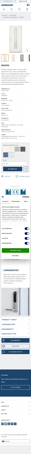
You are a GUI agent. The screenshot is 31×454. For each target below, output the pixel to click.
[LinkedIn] (9, 424)
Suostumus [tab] (5, 201)
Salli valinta (15, 255)
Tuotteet (5, 15)
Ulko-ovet (13, 15)
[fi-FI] (28, 5)
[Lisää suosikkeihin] (26, 169)
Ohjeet (3, 410)
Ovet (2, 402)
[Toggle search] (11, 9)
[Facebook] (15, 424)
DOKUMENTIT (8, 329)
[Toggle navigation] (4, 9)
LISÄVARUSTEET (8, 324)
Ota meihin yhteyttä (24, 176)
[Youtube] (5, 424)
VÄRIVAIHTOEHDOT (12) (10, 145)
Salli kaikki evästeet (15, 250)
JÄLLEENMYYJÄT (12, 169)
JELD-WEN (4, 413)
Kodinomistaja (7, 1)
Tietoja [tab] (26, 201)
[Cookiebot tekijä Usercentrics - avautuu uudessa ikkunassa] (22, 197)
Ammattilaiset (23, 1)
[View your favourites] (19, 9)
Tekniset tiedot (9, 320)
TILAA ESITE (7, 176)
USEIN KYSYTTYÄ (9, 334)
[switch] (27, 233)
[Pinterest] (12, 424)
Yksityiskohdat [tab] (15, 201)
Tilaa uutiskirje (15, 387)
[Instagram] (2, 424)
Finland (7, 441)
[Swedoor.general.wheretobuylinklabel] (27, 9)
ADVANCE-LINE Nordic (10, 17)
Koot (5, 160)
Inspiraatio (5, 406)
